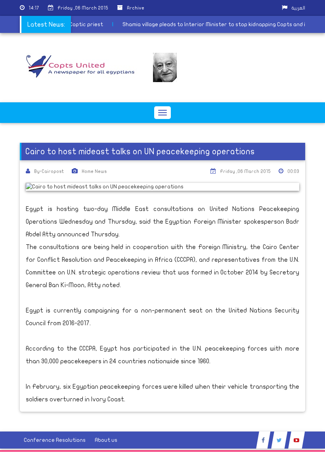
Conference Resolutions (55, 440)
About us (106, 440)
